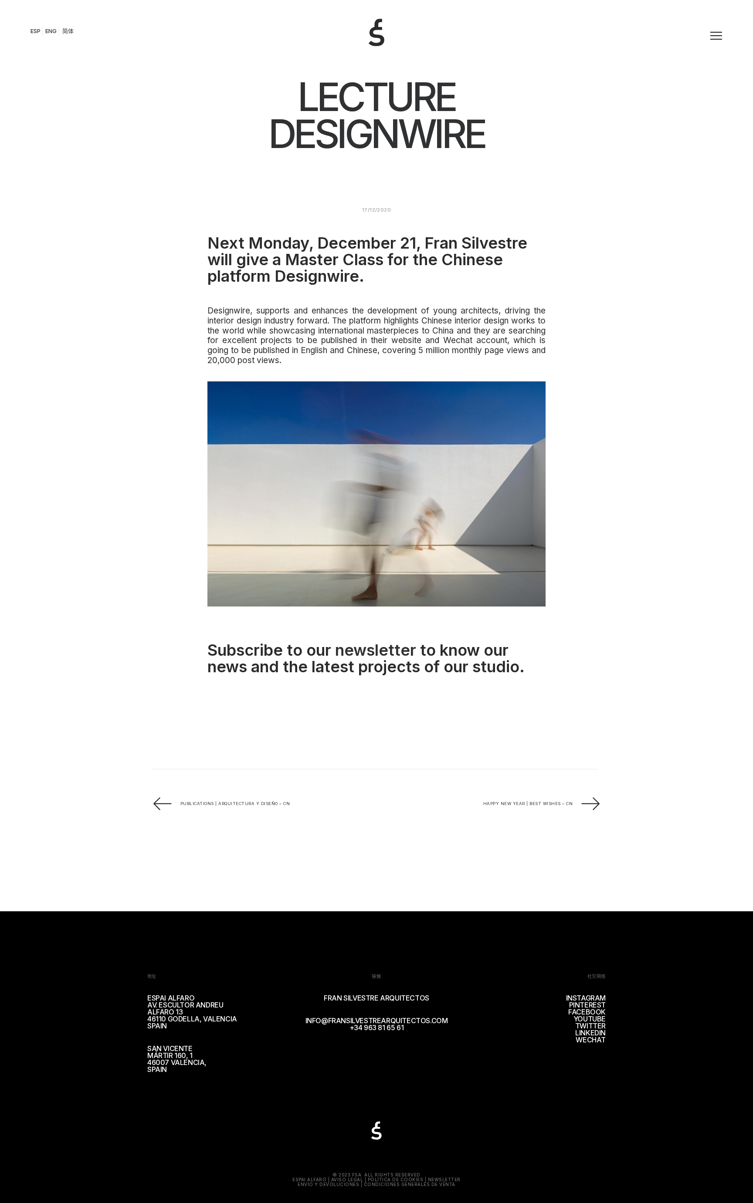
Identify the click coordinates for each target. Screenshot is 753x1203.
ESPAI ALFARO (309, 1179)
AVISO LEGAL (347, 1179)
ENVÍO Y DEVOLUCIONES (328, 1184)
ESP (36, 30)
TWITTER (590, 1025)
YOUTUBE (589, 1018)
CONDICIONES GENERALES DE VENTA (409, 1184)
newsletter (375, 650)
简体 (68, 30)
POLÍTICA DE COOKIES (396, 1179)
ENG (51, 30)
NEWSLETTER (444, 1179)
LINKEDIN (590, 1032)
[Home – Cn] (380, 23)
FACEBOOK (587, 1012)
